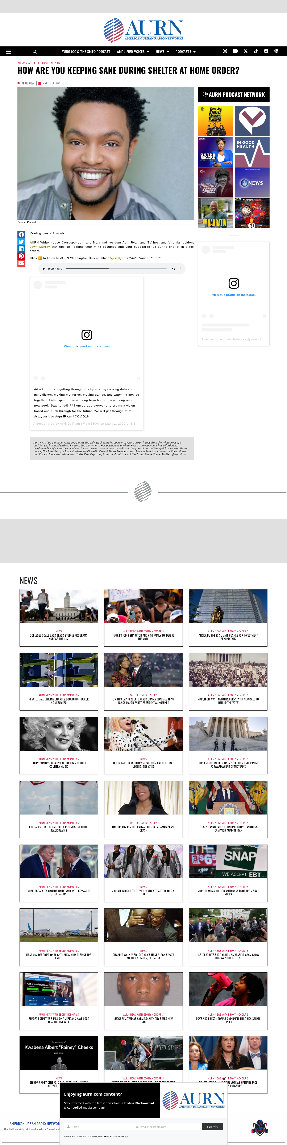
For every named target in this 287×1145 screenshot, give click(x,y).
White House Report (45, 63)
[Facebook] (266, 51)
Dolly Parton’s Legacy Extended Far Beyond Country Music (59, 765)
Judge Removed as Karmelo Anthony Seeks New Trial (143, 1020)
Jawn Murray (40, 246)
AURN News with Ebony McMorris (143, 631)
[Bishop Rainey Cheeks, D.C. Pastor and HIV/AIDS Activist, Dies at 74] (59, 1053)
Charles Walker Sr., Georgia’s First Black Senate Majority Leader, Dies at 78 (143, 956)
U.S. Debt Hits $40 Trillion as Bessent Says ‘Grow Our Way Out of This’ (228, 956)
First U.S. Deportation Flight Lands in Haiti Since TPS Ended (58, 956)
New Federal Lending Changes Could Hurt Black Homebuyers (59, 701)
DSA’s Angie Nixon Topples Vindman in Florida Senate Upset (228, 1020)
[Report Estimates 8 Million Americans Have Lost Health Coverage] (59, 989)
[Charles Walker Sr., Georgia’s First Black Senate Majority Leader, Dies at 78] (143, 925)
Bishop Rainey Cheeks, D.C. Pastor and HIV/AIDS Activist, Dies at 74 (59, 1084)
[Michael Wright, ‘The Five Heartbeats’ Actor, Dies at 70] (143, 861)
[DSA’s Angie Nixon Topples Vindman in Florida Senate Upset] (228, 989)
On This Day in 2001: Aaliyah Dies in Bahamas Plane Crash (143, 828)
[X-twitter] (245, 51)
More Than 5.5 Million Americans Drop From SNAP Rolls (228, 892)
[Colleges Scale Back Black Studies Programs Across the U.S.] (59, 606)
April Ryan (118, 258)
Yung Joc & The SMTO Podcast (86, 51)
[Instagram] (224, 51)
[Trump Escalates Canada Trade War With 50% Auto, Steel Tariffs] (59, 861)
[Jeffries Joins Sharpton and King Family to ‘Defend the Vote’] (143, 606)
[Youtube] (235, 51)
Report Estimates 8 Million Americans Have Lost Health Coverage (59, 1020)
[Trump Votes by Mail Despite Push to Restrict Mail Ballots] (143, 1053)
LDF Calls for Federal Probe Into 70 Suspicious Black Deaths (58, 828)
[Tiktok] (256, 51)
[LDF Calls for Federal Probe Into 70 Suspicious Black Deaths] (59, 798)
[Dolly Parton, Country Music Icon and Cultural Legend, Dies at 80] (143, 734)
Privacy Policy (104, 1136)
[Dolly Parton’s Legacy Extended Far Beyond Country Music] (59, 734)
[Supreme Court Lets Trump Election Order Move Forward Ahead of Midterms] (228, 734)
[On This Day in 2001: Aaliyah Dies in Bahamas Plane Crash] (143, 798)
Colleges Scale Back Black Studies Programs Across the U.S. (58, 637)
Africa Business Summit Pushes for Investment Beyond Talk (228, 637)
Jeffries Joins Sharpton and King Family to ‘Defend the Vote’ (143, 637)
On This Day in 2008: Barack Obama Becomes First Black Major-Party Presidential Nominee (143, 701)
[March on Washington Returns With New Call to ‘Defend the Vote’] (228, 670)
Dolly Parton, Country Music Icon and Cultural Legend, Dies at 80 (143, 765)
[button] (21, 234)
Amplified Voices (131, 51)
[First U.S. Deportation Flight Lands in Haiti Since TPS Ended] (59, 925)
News (160, 51)
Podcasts (183, 51)
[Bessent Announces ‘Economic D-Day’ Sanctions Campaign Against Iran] (228, 798)
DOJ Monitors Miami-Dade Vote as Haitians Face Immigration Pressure (228, 1084)
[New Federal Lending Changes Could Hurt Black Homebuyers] (59, 670)
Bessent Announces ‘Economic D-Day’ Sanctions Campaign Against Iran (228, 828)
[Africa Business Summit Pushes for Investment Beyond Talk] (228, 606)
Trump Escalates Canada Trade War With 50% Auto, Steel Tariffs (58, 892)
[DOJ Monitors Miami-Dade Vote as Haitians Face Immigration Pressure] (228, 1053)
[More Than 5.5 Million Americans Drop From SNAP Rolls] (228, 861)
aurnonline (258, 339)
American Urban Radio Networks (224, 339)
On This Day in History (143, 695)
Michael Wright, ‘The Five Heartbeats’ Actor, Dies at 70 (143, 892)
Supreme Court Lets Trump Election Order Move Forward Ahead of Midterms (228, 765)
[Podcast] (276, 51)
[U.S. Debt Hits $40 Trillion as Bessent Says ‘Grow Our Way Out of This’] (228, 925)
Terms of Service (118, 1136)
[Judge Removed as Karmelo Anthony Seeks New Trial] (143, 989)
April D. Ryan (70, 423)
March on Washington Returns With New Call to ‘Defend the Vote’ (228, 701)
